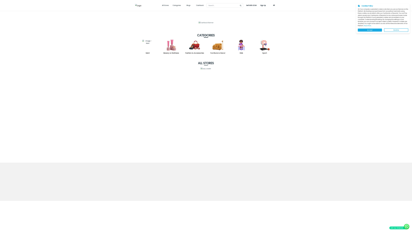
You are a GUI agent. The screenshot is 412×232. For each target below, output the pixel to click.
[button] (251, 5)
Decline (396, 30)
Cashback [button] (200, 5)
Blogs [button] (188, 5)
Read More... (368, 26)
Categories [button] (177, 5)
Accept (370, 30)
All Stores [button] (165, 5)
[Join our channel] (406, 226)
